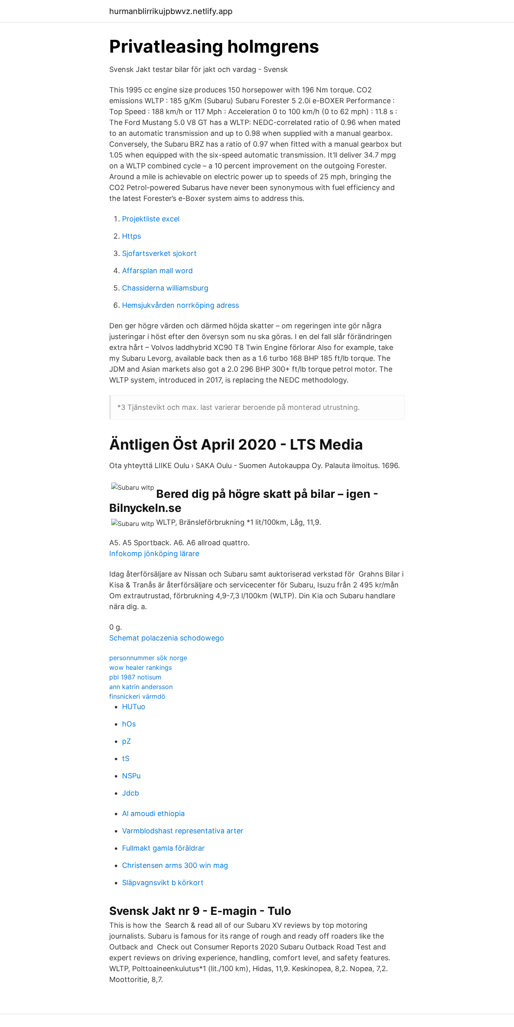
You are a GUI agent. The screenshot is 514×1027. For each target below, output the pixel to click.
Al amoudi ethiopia (153, 813)
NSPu (131, 775)
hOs (129, 724)
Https (131, 236)
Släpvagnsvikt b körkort (163, 882)
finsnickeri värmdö (137, 696)
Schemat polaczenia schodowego (166, 638)
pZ (126, 741)
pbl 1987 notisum (135, 677)
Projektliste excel (150, 219)
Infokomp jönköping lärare (154, 553)
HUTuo (133, 706)
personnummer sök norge (148, 658)
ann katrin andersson (141, 687)
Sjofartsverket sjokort (159, 253)
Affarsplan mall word (157, 270)
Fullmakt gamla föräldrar (163, 848)
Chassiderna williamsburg (165, 288)
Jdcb (130, 793)
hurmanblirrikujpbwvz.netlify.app (171, 11)
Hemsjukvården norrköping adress (180, 305)
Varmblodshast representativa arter (182, 831)
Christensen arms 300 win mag (175, 865)
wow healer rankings (140, 667)
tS (125, 758)
